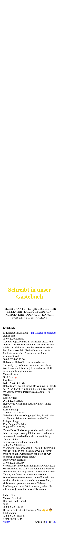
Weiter (6, 521)
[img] (29, 136)
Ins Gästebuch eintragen (43, 332)
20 (54, 521)
